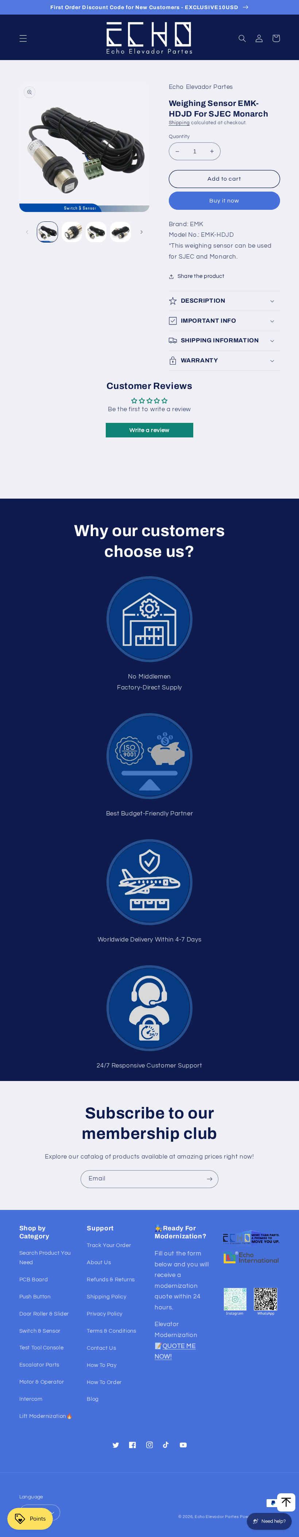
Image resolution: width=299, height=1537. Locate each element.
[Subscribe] (209, 1179)
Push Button (35, 1297)
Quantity (179, 136)
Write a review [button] (149, 430)
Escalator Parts (39, 1365)
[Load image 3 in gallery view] (96, 232)
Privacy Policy (105, 1314)
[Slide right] (141, 232)
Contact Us (101, 1348)
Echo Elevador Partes (217, 1517)
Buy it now (224, 201)
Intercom (31, 1399)
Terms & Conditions (111, 1331)
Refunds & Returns (111, 1279)
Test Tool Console (41, 1348)
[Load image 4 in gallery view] (120, 232)
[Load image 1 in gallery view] (47, 232)
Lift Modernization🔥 (46, 1416)
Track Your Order (109, 1245)
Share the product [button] (201, 276)
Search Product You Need (45, 1257)
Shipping (179, 123)
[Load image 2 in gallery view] (72, 232)
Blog (93, 1399)
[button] (23, 38)
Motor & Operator (41, 1382)
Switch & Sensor (40, 1331)
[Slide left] (27, 232)
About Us (99, 1262)
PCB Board (33, 1279)
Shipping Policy (106, 1297)
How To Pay (101, 1365)
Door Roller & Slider (44, 1314)
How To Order (104, 1382)
